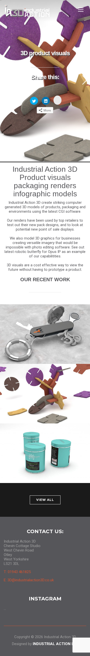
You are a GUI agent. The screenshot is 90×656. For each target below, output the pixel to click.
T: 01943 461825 (17, 572)
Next (84, 80)
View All (45, 500)
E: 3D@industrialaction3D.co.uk (29, 580)
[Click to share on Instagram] (58, 100)
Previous (6, 80)
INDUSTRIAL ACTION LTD (55, 644)
